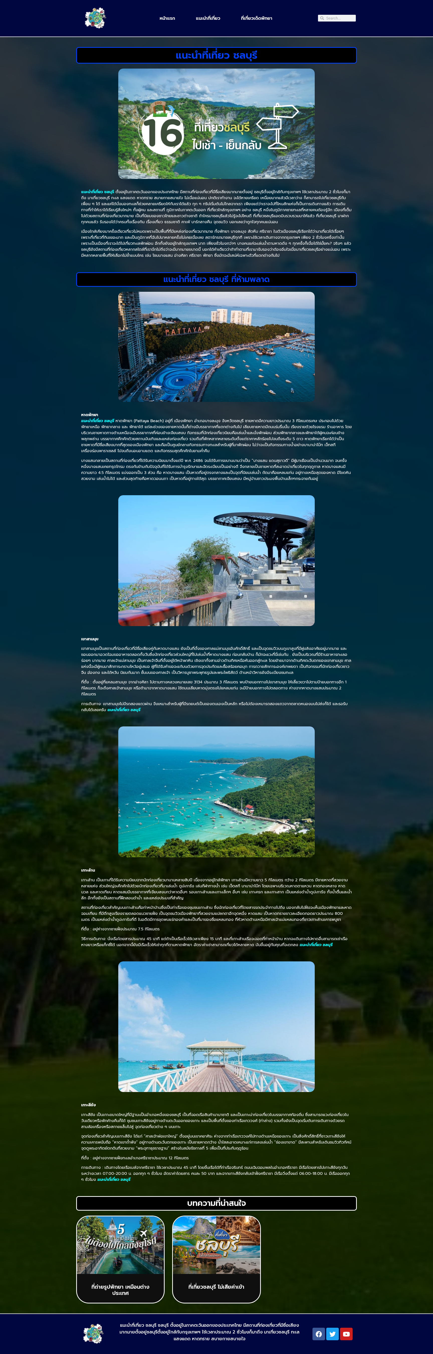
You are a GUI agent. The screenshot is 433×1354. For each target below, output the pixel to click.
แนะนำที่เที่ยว (208, 18)
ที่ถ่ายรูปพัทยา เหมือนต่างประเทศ (120, 1290)
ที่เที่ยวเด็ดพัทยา (256, 18)
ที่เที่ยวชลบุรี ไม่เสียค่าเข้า (216, 1287)
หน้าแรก (167, 18)
